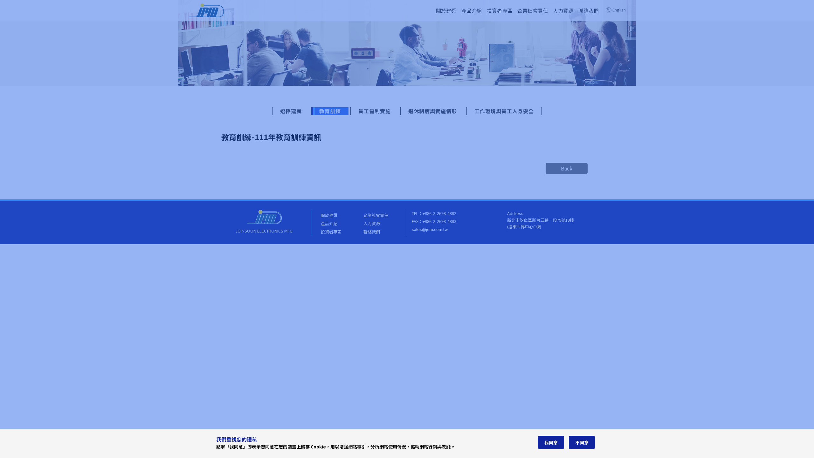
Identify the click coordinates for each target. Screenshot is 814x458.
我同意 (551, 442)
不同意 (582, 442)
